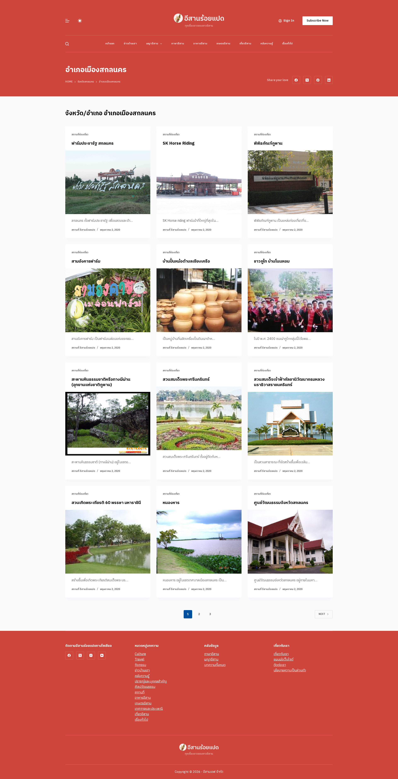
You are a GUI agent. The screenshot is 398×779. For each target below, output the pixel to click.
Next (322, 614)
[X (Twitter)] (307, 80)
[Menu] (67, 21)
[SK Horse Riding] (199, 182)
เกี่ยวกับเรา (281, 654)
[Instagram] (91, 655)
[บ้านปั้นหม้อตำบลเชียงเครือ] (199, 300)
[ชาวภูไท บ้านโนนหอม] (290, 300)
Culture (140, 654)
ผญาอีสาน (152, 44)
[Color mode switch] (80, 21)
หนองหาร (171, 502)
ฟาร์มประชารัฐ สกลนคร (93, 143)
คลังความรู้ (266, 44)
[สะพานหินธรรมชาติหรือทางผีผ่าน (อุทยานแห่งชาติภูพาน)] (107, 424)
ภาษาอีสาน (177, 44)
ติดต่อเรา (280, 665)
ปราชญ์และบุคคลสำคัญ (151, 681)
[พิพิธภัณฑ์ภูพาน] (290, 182)
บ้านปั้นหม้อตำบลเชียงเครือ (186, 261)
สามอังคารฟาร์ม (86, 261)
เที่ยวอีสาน (245, 44)
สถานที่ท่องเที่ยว (80, 135)
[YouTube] (102, 655)
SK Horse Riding (178, 143)
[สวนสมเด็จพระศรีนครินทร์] (199, 418)
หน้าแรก (109, 44)
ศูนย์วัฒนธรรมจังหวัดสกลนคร (281, 502)
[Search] (67, 44)
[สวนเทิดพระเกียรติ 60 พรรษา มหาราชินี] (107, 542)
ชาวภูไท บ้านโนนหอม (272, 261)
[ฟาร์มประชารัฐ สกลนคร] (107, 182)
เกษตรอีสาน (223, 44)
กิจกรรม (140, 665)
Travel (139, 659)
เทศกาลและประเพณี (149, 709)
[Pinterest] (318, 80)
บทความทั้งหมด (215, 665)
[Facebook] (296, 80)
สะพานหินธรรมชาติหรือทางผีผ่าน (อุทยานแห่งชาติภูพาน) (101, 382)
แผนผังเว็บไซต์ (283, 659)
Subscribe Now (318, 20)
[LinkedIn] (329, 80)
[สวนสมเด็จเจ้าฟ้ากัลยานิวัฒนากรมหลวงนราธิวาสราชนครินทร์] (290, 424)
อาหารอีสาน (200, 44)
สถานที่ (139, 692)
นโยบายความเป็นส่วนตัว (290, 670)
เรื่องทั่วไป (287, 44)
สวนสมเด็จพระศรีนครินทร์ (186, 379)
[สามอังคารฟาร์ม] (107, 300)
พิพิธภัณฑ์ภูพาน (268, 143)
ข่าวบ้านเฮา (130, 44)
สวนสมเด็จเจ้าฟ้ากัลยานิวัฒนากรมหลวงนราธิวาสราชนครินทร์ (289, 382)
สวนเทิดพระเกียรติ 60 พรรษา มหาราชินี (106, 502)
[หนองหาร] (199, 542)
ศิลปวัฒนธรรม (145, 687)
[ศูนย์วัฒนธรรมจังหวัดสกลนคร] (290, 542)
